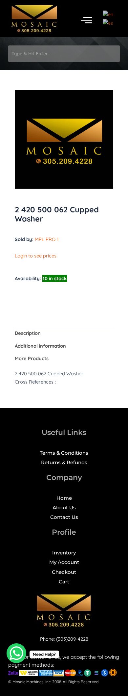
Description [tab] (28, 333)
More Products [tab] (32, 358)
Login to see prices (35, 256)
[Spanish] (108, 22)
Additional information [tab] (40, 346)
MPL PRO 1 (46, 239)
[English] (108, 14)
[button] (86, 20)
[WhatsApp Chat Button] (16, 653)
